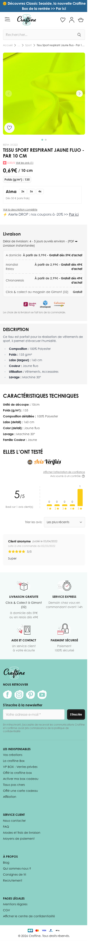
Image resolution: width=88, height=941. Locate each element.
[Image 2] (46, 140)
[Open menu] (7, 19)
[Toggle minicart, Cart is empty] (80, 20)
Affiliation (9, 796)
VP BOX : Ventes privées (20, 767)
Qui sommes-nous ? (17, 868)
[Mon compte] (71, 20)
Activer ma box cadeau (20, 778)
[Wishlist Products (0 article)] (63, 20)
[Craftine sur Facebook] (7, 694)
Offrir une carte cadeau (20, 790)
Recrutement (12, 880)
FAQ (6, 826)
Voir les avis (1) (24, 162)
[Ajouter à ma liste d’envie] (9, 128)
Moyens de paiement (19, 838)
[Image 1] (42, 140)
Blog (6, 862)
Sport (28, 45)
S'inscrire (76, 714)
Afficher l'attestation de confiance (64, 472)
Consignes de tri (14, 874)
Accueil (7, 45)
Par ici (74, 214)
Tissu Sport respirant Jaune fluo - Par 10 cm (61, 45)
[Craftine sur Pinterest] (30, 694)
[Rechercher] (79, 34)
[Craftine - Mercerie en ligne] (26, 20)
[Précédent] (8, 93)
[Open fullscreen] (44, 94)
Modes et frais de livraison (21, 832)
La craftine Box (14, 761)
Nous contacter (14, 820)
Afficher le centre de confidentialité (29, 916)
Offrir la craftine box (17, 773)
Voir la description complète (20, 209)
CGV (6, 910)
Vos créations (12, 755)
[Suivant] (79, 93)
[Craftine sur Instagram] (19, 694)
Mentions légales (15, 904)
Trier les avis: (33, 522)
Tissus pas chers (14, 784)
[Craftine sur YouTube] (42, 694)
